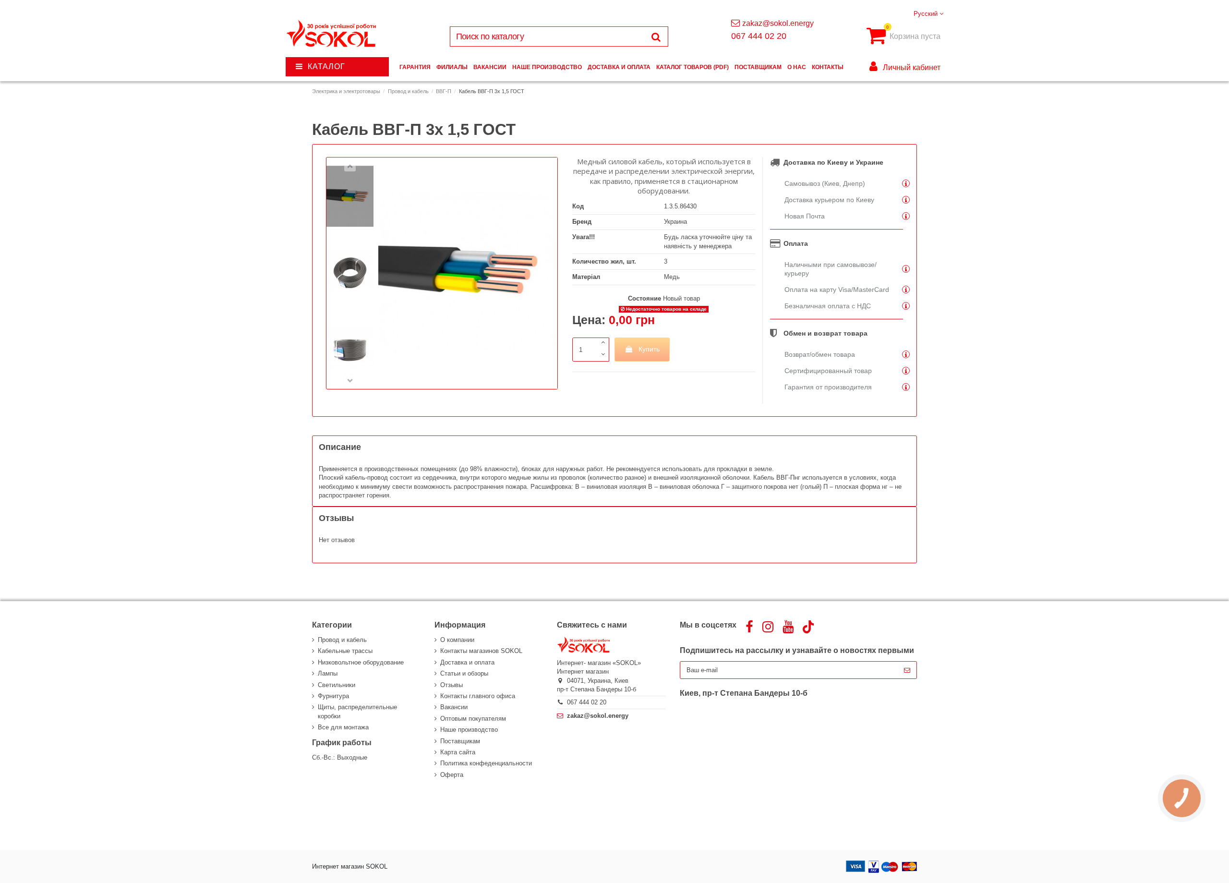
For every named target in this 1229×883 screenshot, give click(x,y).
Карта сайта (457, 752)
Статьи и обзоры (464, 673)
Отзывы (451, 685)
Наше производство (469, 729)
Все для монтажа (343, 727)
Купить (649, 349)
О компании (457, 639)
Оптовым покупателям (473, 718)
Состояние (644, 298)
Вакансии (454, 707)
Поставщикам (460, 741)
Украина (675, 221)
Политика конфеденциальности (486, 763)
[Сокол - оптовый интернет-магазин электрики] (332, 33)
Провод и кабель (342, 639)
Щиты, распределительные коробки (357, 711)
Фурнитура (333, 696)
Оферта (451, 774)
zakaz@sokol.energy (778, 23)
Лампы (327, 673)
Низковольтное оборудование (361, 662)
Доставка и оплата (467, 662)
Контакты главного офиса (477, 696)
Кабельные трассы (345, 650)
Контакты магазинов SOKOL (481, 650)
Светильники (336, 685)
